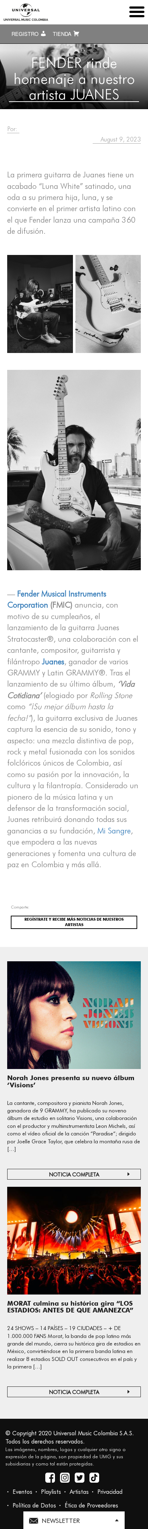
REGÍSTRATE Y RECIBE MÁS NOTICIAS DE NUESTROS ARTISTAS (74, 922)
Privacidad (109, 1491)
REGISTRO (25, 33)
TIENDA (63, 33)
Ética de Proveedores (91, 1505)
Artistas (79, 1491)
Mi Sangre (114, 830)
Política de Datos (34, 1505)
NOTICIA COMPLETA (74, 1174)
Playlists (51, 1491)
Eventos (22, 1491)
